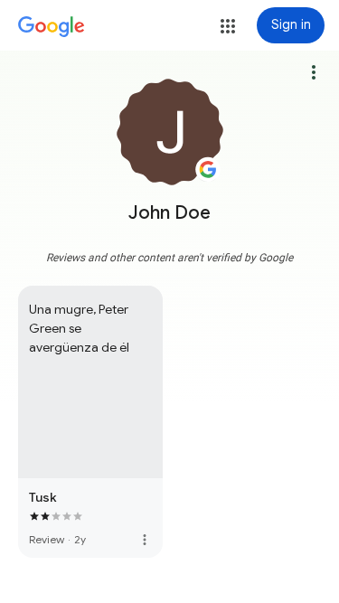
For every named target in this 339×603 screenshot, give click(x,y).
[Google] (51, 27)
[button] (228, 26)
